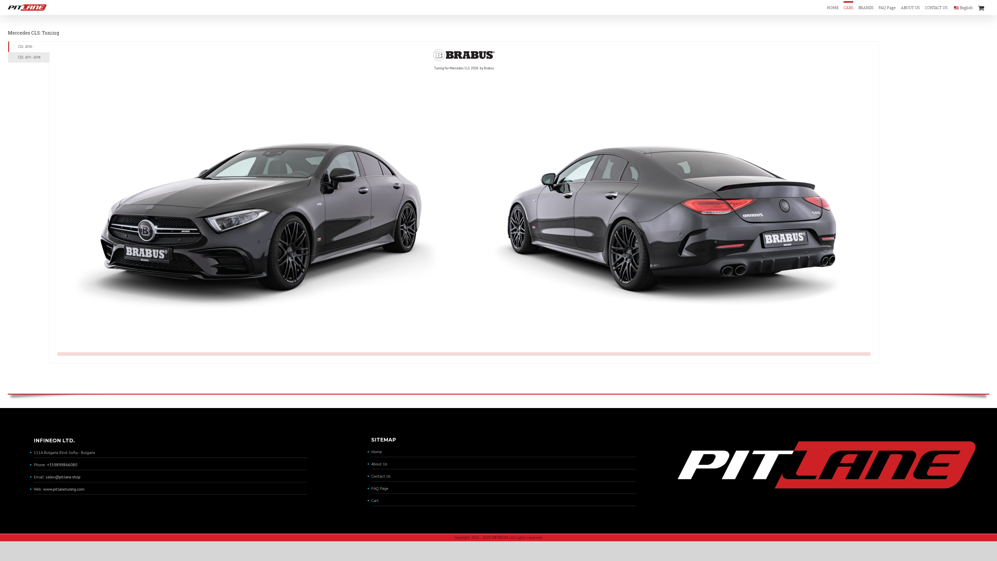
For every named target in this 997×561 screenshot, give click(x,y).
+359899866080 (62, 464)
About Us (379, 463)
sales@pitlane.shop (63, 476)
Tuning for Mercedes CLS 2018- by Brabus (464, 68)
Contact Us (381, 476)
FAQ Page (379, 488)
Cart (375, 500)
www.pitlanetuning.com (63, 489)
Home (376, 451)
